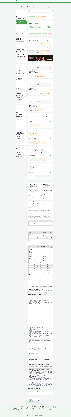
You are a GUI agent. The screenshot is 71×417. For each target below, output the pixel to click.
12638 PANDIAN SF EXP (32, 30)
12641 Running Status (50, 106)
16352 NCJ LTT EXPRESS (32, 138)
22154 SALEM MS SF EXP (32, 13)
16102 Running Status (50, 72)
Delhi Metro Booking (31, 400)
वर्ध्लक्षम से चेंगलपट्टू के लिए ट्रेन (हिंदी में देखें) (48, 7)
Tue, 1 (51, 10)
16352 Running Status (49, 139)
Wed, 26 (32, 10)
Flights (22, 408)
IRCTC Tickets (23, 407)
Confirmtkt (50, 407)
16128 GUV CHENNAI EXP (32, 155)
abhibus (40, 408)
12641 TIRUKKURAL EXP (32, 105)
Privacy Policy (44, 407)
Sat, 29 (41, 10)
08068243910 (32, 354)
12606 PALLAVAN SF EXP (32, 121)
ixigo (39, 407)
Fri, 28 (38, 10)
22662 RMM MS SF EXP (32, 88)
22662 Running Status (49, 89)
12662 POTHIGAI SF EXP (32, 47)
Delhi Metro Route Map (31, 401)
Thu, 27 (35, 10)
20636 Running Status (49, 40)
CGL (37, 23)
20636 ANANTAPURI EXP (32, 39)
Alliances (33, 409)
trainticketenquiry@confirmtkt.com (34, 353)
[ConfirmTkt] (15, 407)
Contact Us (33, 407)
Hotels (22, 409)
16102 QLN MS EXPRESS (32, 71)
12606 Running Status (49, 122)
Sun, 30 (44, 10)
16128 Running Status (50, 156)
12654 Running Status (49, 23)
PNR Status (27, 407)
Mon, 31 (48, 10)
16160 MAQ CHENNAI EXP (32, 172)
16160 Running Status (50, 173)
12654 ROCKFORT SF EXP (32, 22)
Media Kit (33, 408)
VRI (31, 23)
